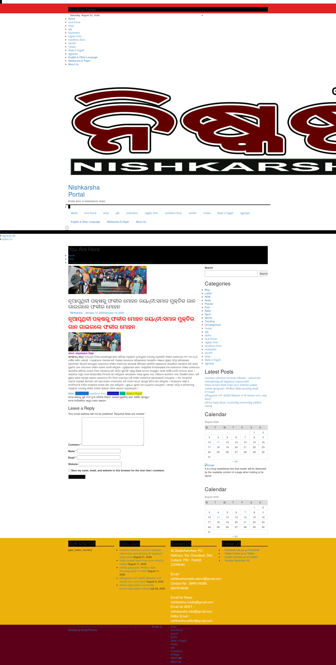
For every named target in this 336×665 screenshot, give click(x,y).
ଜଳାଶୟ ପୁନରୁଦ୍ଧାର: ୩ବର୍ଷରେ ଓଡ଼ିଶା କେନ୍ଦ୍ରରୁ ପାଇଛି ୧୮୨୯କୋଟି (138, 569)
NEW (207, 296)
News (208, 300)
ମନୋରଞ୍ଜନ (74, 32)
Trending (210, 321)
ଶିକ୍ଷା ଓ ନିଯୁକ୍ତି (76, 50)
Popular (209, 303)
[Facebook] (259, 15)
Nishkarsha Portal (84, 190)
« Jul (234, 461)
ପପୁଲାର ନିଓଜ (75, 36)
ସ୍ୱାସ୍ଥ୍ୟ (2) (8, 235)
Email (72, 457)
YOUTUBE (176, 658)
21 (245, 447)
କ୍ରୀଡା (208, 335)
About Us (73, 64)
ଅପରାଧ (71, 46)
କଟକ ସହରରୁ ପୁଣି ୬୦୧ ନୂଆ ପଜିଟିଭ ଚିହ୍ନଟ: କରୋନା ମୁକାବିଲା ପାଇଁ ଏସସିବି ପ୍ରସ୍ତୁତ (108, 397)
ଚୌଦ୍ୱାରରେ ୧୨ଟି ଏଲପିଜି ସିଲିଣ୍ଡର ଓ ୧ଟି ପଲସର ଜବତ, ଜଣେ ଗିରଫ (140, 579)
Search (209, 267)
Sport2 (208, 317)
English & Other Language (82, 57)
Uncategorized (213, 324)
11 (218, 442)
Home (71, 18)
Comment (74, 444)
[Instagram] (264, 15)
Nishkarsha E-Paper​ (79, 60)
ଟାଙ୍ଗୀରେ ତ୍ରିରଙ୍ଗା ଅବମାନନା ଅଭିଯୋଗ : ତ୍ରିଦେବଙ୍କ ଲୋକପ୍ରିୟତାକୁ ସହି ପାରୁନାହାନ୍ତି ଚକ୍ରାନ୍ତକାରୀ (232, 379)
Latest (208, 293)
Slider (71, 393)
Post (207, 307)
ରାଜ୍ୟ (71, 25)
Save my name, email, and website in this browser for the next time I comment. (118, 470)
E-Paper (175, 654)
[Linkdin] (267, 15)
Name (72, 451)
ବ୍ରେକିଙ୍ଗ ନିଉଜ (76, 39)
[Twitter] (262, 15)
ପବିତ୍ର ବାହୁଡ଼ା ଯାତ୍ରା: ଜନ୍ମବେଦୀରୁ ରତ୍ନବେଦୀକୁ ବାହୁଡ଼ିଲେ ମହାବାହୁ (137, 586)
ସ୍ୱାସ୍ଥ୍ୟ (73, 53)
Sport (208, 314)
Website (73, 464)
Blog (207, 289)
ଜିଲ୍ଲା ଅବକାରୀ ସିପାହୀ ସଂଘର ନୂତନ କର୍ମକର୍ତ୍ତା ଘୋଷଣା (231, 385)
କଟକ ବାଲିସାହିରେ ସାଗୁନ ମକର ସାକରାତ (87, 400)
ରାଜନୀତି (72, 43)
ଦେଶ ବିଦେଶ (74, 22)
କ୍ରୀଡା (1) (7, 239)
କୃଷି (70, 29)
